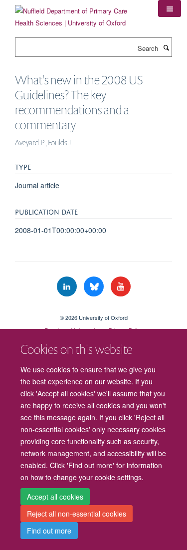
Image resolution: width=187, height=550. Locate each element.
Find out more (49, 531)
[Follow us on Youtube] (121, 286)
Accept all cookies (55, 497)
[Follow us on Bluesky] (95, 286)
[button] (169, 8)
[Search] (166, 47)
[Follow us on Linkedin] (68, 286)
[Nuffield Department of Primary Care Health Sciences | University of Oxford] (79, 13)
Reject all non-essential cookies (76, 514)
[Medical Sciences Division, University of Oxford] (93, 308)
